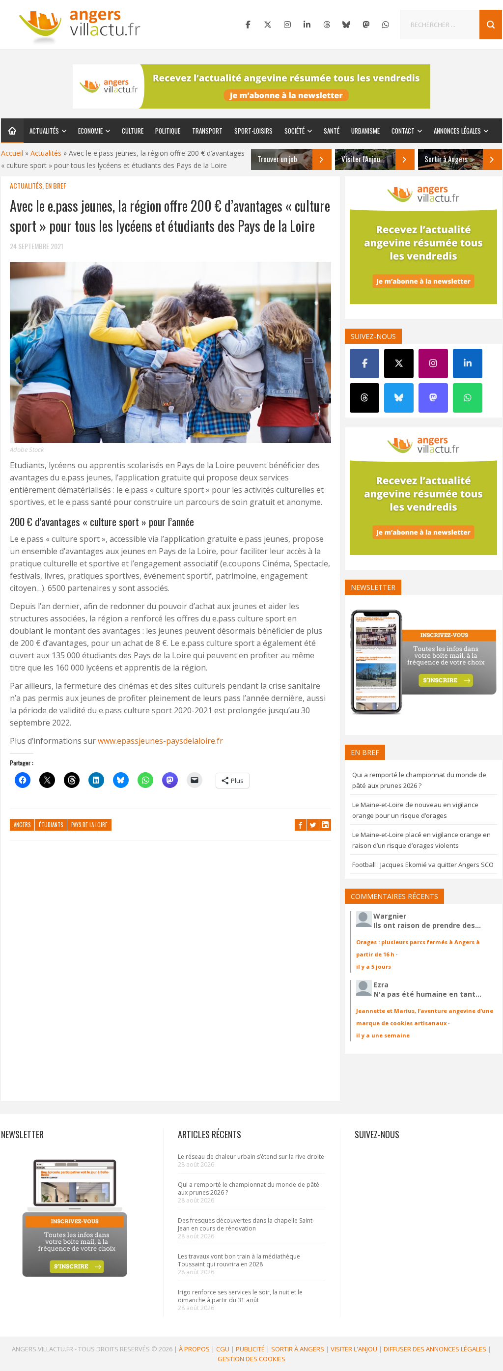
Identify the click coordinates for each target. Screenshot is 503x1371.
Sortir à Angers (297, 1348)
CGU (222, 1348)
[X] (268, 24)
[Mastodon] (366, 24)
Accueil (12, 153)
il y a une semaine (383, 1035)
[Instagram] (287, 24)
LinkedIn (325, 825)
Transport (207, 131)
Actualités (44, 131)
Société (294, 131)
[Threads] (327, 24)
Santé (331, 131)
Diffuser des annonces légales (435, 1348)
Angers (22, 825)
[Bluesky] (346, 24)
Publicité (250, 1348)
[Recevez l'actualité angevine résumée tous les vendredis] (251, 86)
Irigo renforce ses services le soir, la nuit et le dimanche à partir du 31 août (240, 1296)
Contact (403, 131)
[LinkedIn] (307, 24)
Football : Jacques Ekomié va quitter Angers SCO (423, 864)
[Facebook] (248, 24)
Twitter (313, 825)
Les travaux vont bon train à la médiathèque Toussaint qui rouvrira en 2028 (239, 1260)
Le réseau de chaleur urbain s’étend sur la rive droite (251, 1156)
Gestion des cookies (251, 1358)
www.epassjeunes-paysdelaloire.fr (160, 740)
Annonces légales (457, 131)
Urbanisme (365, 131)
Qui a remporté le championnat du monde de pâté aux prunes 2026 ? (248, 1188)
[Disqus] (170, 975)
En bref (55, 185)
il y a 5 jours (373, 966)
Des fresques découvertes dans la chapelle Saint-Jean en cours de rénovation (246, 1224)
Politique (167, 131)
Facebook (301, 825)
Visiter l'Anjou (354, 1348)
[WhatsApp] (386, 24)
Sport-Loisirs (253, 131)
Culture (132, 131)
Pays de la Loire (89, 825)
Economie (90, 131)
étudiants (51, 825)
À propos (194, 1348)
